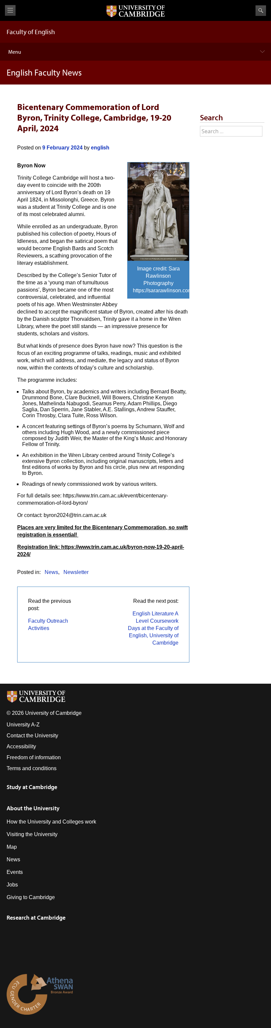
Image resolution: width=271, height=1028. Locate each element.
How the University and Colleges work (51, 822)
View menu (10, 10)
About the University (33, 808)
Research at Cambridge (36, 917)
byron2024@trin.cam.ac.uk (75, 515)
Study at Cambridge (32, 787)
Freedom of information (34, 757)
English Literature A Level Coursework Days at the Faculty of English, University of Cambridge (153, 628)
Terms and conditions (32, 768)
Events (15, 872)
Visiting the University (32, 834)
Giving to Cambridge (31, 897)
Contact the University (32, 735)
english (100, 147)
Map (12, 847)
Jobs (12, 884)
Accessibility (21, 746)
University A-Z (23, 724)
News (51, 572)
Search (260, 10)
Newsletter (76, 572)
